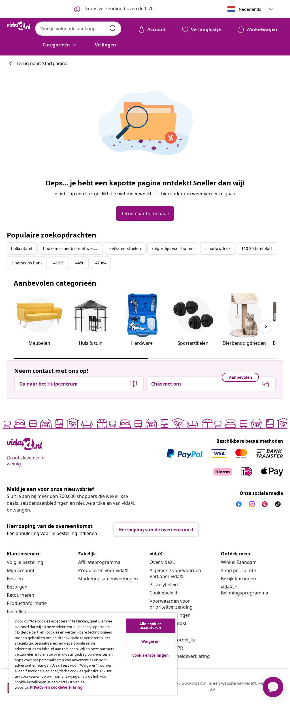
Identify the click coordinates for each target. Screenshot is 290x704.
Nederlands (250, 9)
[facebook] (239, 504)
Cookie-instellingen (150, 655)
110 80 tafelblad (256, 248)
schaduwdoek (217, 248)
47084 (100, 263)
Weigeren (150, 641)
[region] (93, 654)
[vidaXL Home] (19, 26)
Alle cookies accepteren (150, 625)
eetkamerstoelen (125, 248)
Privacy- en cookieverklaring (56, 687)
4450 (79, 263)
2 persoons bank (26, 263)
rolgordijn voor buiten (173, 248)
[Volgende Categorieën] (265, 326)
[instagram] (252, 504)
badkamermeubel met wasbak (72, 248)
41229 (59, 263)
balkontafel (21, 248)
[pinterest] (265, 504)
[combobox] (78, 29)
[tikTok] (278, 504)
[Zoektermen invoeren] (112, 28)
